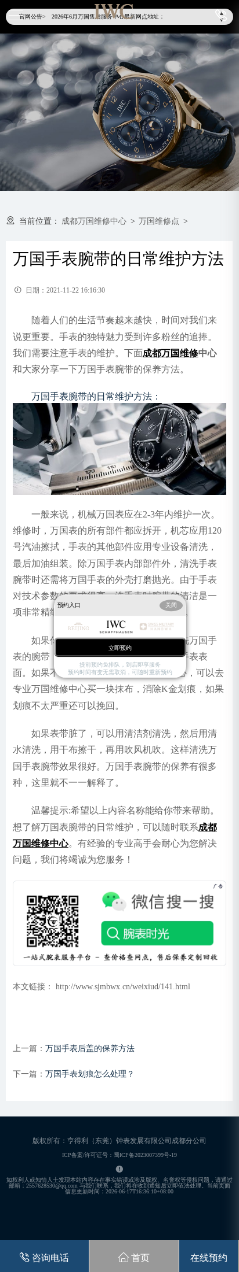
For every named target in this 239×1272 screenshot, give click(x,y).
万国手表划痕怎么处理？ (90, 1074)
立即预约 (120, 648)
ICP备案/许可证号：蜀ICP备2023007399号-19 (119, 1155)
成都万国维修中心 (93, 221)
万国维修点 (159, 221)
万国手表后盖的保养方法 (90, 1048)
